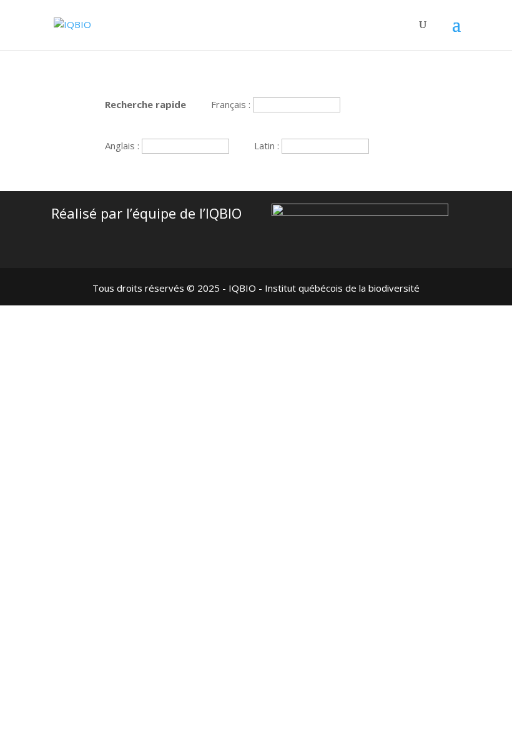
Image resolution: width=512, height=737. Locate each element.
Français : (232, 104)
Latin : (268, 145)
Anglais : (123, 145)
